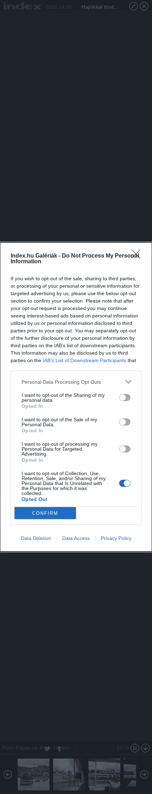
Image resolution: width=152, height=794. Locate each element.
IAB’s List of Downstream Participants (84, 360)
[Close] (138, 256)
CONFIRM (45, 513)
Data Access (76, 538)
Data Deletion (36, 538)
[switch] (124, 397)
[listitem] (76, 381)
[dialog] (76, 397)
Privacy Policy (116, 538)
